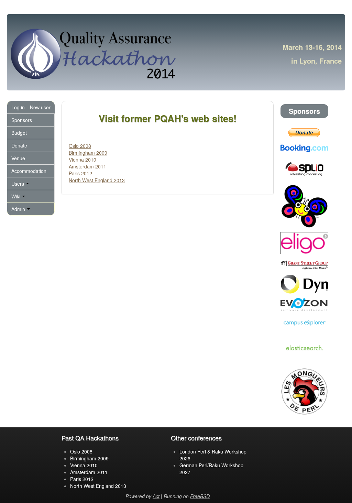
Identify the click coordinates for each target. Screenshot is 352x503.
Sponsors (21, 120)
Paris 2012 (80, 173)
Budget (19, 132)
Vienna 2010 (82, 159)
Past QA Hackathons (90, 437)
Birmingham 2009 (88, 152)
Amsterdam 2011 (87, 166)
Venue (18, 158)
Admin (18, 209)
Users (18, 183)
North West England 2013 (97, 180)
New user (40, 107)
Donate (19, 145)
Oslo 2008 (80, 145)
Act (156, 496)
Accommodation (28, 170)
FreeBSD (200, 496)
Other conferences (196, 437)
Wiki (16, 196)
